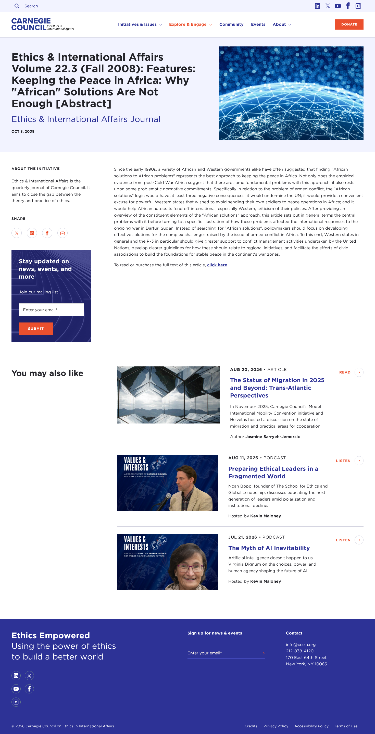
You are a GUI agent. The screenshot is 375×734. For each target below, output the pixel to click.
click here (217, 265)
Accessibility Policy (311, 726)
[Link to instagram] (358, 6)
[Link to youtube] (338, 6)
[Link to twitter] (328, 6)
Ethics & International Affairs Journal (85, 119)
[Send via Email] (62, 233)
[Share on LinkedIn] (32, 233)
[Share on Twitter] (16, 233)
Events (258, 24)
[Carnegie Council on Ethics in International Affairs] (42, 24)
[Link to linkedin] (317, 6)
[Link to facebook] (348, 6)
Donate (349, 24)
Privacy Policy (276, 726)
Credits (251, 726)
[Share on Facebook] (47, 233)
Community (231, 24)
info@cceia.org (301, 644)
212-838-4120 (300, 651)
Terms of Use (346, 726)
